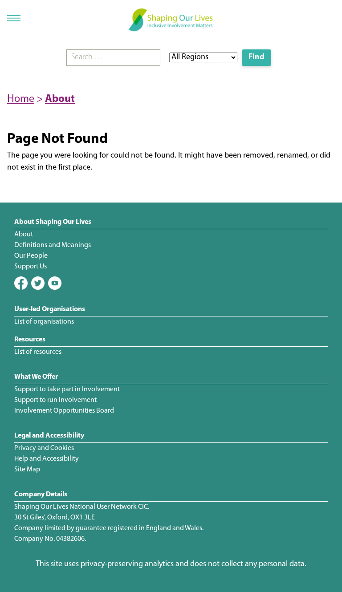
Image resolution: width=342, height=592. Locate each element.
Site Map (27, 469)
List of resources (37, 352)
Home (20, 99)
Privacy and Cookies (44, 448)
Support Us (30, 266)
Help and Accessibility (46, 458)
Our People (31, 256)
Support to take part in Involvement (67, 389)
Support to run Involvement (55, 400)
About (60, 99)
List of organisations (44, 321)
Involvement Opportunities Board (64, 410)
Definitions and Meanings (52, 245)
